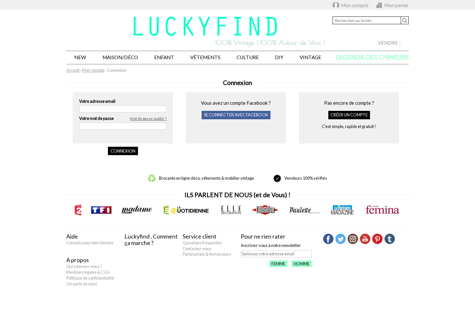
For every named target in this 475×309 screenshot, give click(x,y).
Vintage (310, 57)
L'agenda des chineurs (372, 57)
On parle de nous (81, 283)
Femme (278, 263)
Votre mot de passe (122, 118)
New (80, 57)
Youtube (365, 239)
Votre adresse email (97, 101)
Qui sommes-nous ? (84, 266)
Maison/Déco (120, 57)
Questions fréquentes (202, 242)
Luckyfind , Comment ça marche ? (151, 239)
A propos (77, 259)
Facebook (328, 239)
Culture (248, 57)
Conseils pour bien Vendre (89, 242)
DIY (279, 57)
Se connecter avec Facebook (236, 114)
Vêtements (205, 57)
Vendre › (389, 43)
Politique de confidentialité (90, 278)
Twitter (340, 239)
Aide (72, 236)
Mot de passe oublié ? (148, 118)
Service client (199, 236)
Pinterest (377, 239)
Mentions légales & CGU (88, 272)
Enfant (164, 57)
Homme (302, 263)
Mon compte (354, 5)
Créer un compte (349, 114)
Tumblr (390, 239)
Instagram (353, 239)
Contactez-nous (197, 248)
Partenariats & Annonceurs (207, 254)
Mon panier (396, 5)
